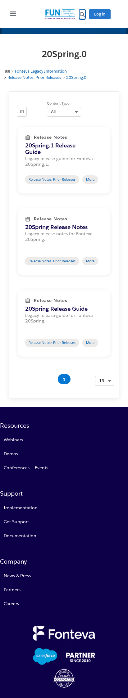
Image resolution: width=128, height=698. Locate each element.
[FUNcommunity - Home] (60, 14)
